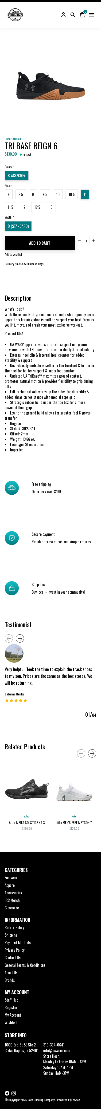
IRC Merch (12, 900)
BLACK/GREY (17, 175)
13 (50, 207)
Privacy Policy (14, 950)
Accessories (13, 893)
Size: (8, 185)
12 (23, 207)
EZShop (75, 1099)
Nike (74, 816)
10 (58, 194)
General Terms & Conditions (25, 965)
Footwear (11, 877)
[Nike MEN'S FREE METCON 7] (74, 789)
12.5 (37, 207)
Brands (10, 980)
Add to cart (39, 243)
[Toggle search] (73, 15)
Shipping (11, 935)
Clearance (12, 908)
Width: (9, 217)
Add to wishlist (13, 254)
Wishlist (11, 1022)
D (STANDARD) (18, 226)
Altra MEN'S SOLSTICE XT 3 (27, 822)
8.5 (21, 194)
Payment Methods (18, 942)
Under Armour (13, 138)
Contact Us (13, 957)
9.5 (45, 194)
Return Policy (14, 927)
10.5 (72, 194)
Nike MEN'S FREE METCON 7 (74, 822)
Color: (9, 166)
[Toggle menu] (91, 15)
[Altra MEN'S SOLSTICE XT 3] (27, 789)
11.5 (10, 207)
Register (11, 1007)
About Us (11, 972)
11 (85, 194)
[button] (50, 336)
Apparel (10, 885)
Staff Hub (11, 1000)
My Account (13, 1015)
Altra (27, 816)
